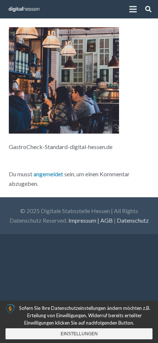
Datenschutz (133, 220)
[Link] (24, 9)
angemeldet (48, 173)
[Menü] (133, 9)
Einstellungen (79, 333)
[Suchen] (148, 9)
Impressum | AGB (90, 220)
